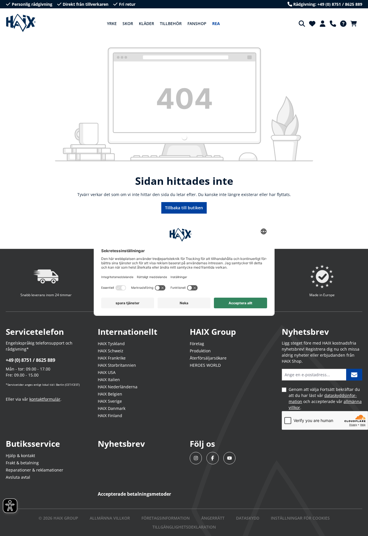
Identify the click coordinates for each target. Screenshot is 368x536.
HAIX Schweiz (110, 350)
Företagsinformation (165, 518)
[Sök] (302, 24)
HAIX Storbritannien (117, 365)
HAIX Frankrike (112, 358)
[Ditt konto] (322, 24)
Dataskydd (247, 518)
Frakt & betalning (22, 462)
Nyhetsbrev (121, 443)
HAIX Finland (110, 415)
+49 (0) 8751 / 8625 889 (30, 360)
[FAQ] (343, 24)
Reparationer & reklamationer (34, 470)
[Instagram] (196, 458)
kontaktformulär (44, 399)
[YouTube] (229, 458)
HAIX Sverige (110, 401)
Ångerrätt (213, 518)
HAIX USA (107, 372)
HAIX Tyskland (111, 343)
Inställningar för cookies (300, 518)
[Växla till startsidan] (21, 23)
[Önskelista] (312, 24)
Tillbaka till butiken (184, 207)
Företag (197, 343)
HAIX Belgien (110, 394)
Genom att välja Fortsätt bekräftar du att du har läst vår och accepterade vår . (325, 398)
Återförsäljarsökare (208, 358)
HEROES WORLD (205, 365)
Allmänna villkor (110, 518)
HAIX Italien (109, 379)
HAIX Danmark (111, 408)
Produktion (200, 350)
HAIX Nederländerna (117, 386)
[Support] (333, 24)
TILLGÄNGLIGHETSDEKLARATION (184, 527)
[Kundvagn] (355, 24)
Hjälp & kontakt (20, 455)
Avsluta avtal (18, 477)
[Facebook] (212, 458)
